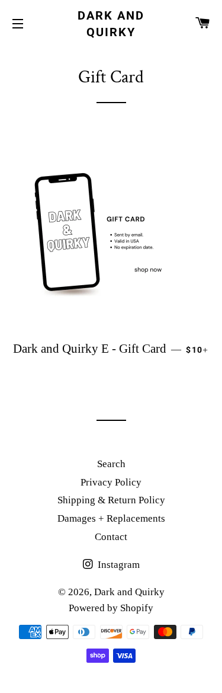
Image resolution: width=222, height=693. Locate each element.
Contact (111, 536)
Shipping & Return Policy (111, 500)
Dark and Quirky (111, 23)
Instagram (117, 564)
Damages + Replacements (111, 518)
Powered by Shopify (111, 608)
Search (111, 464)
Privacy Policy (111, 482)
